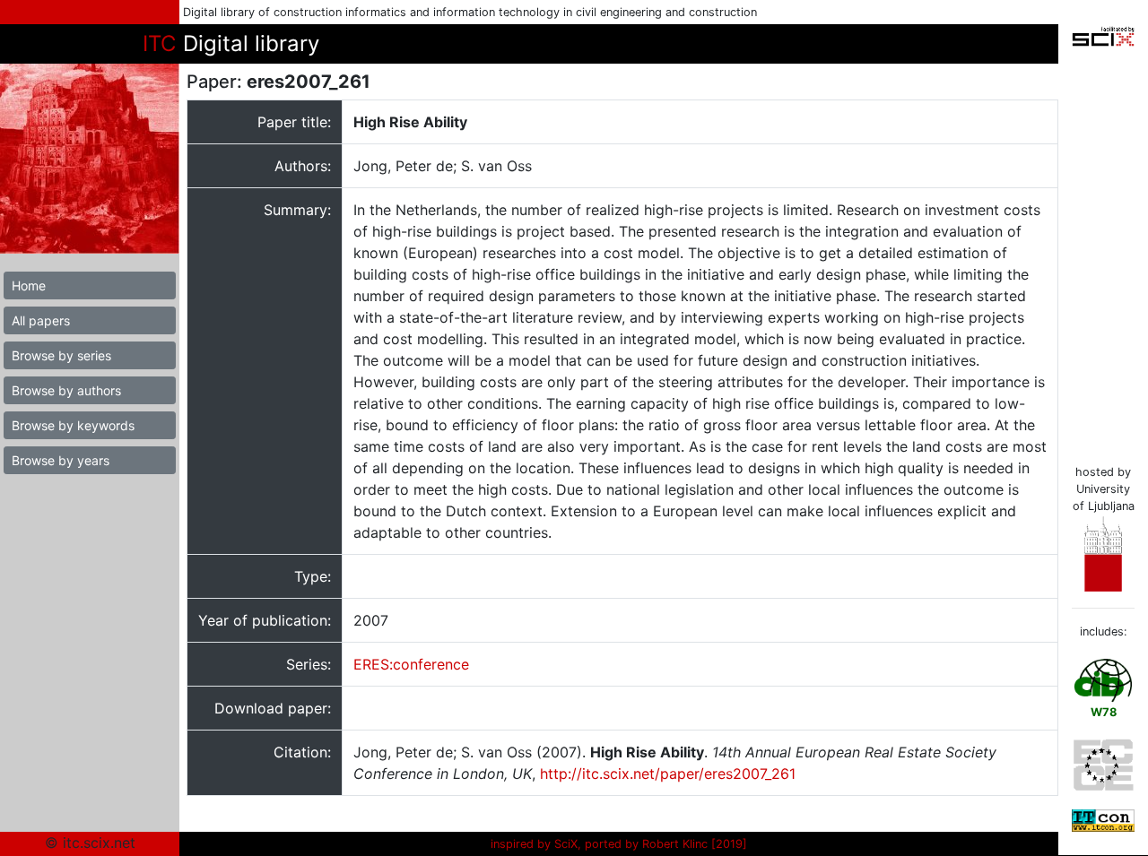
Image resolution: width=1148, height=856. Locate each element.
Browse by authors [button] (66, 390)
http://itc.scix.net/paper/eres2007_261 (668, 774)
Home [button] (29, 285)
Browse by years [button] (60, 460)
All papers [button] (41, 320)
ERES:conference (411, 664)
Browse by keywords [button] (73, 425)
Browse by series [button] (61, 355)
